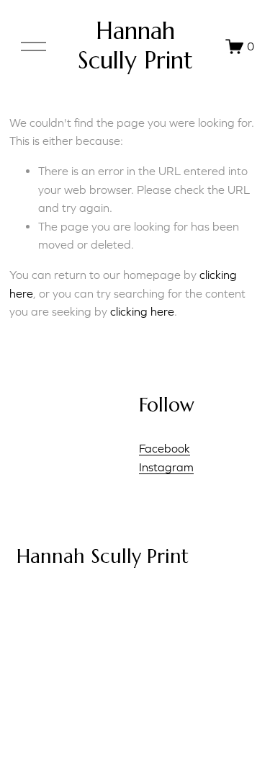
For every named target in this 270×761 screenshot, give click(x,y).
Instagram (166, 466)
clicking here (142, 311)
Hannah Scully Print (135, 46)
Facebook (164, 448)
